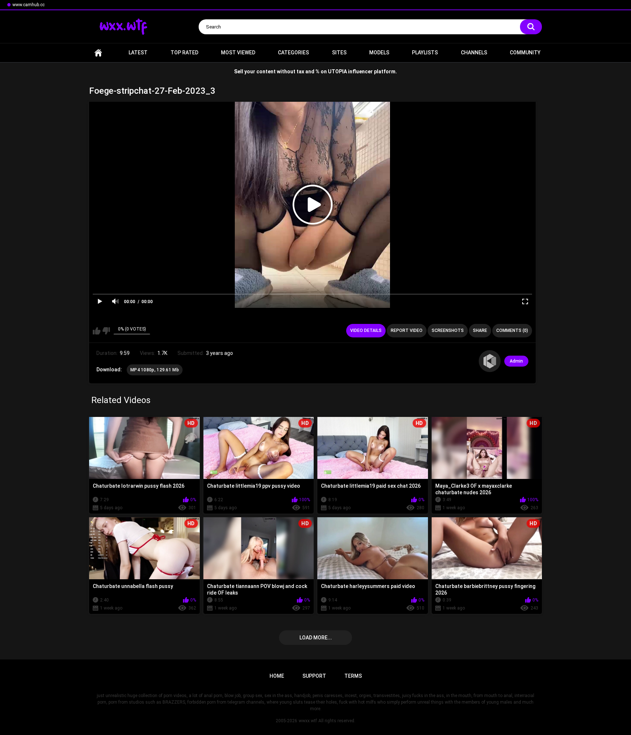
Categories (293, 52)
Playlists (425, 52)
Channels (474, 52)
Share (480, 330)
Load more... (315, 638)
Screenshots (448, 330)
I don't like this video (106, 330)
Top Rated (184, 52)
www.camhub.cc (28, 4)
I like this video (96, 330)
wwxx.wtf (308, 720)
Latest (138, 52)
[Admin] (490, 361)
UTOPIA (337, 71)
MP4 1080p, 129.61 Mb (154, 369)
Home (98, 52)
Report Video (406, 330)
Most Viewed (238, 52)
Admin (516, 361)
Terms (353, 676)
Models (379, 52)
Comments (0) (512, 330)
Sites (339, 52)
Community (525, 52)
